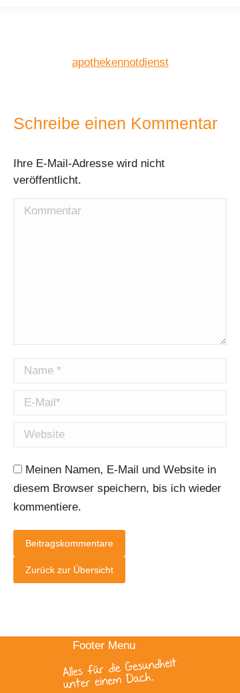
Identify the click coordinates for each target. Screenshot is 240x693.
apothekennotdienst (120, 62)
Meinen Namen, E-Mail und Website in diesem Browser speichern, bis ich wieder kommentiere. (117, 488)
